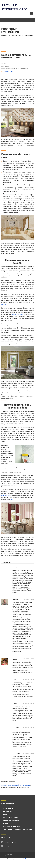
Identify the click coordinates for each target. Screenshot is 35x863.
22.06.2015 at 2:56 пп (28, 679)
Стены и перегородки (11, 820)
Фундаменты (8, 808)
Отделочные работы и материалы (21, 35)
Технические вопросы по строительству (18, 829)
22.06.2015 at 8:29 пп (28, 703)
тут (12, 499)
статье (3, 304)
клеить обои (5, 495)
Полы (5, 814)
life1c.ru (25, 859)
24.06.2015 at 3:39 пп (28, 727)
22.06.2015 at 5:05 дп (28, 659)
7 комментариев (8, 71)
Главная (4, 35)
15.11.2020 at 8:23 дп (28, 753)
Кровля (5, 823)
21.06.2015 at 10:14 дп (28, 567)
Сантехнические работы (12, 826)
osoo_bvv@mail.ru (10, 846)
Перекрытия (7, 811)
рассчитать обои (17, 314)
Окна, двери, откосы (10, 817)
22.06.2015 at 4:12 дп (28, 599)
